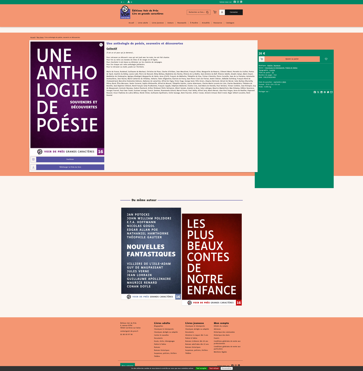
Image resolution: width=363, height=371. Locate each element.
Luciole (272, 70)
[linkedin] (241, 2)
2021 (284, 82)
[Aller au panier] (214, 12)
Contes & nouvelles (161, 335)
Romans (157, 347)
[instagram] (238, 2)
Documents (158, 338)
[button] (101, 45)
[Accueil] (125, 12)
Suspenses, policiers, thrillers (165, 353)
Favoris (216, 338)
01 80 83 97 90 (126, 334)
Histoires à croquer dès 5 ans (196, 335)
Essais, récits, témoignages (164, 341)
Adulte (269, 65)
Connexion (234, 12)
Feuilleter (70, 159)
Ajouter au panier (292, 59)
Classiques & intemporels (274, 68)
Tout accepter (201, 368)
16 (273, 73)
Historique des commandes (224, 332)
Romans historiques (161, 350)
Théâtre (157, 356)
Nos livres (40, 37)
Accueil (32, 37)
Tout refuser (214, 368)
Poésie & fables (291, 68)
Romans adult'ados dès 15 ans (197, 344)
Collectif (112, 49)
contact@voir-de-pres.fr (129, 331)
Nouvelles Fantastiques (149, 248)
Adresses (217, 329)
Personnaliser (227, 368)
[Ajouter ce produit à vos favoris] (326, 59)
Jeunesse (276, 65)
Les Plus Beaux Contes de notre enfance (209, 254)
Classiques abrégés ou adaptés (166, 332)
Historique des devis (222, 335)
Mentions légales (220, 352)
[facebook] (235, 2)
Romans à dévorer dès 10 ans (196, 341)
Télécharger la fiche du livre (70, 167)
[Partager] (315, 92)
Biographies (158, 326)
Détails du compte (221, 326)
